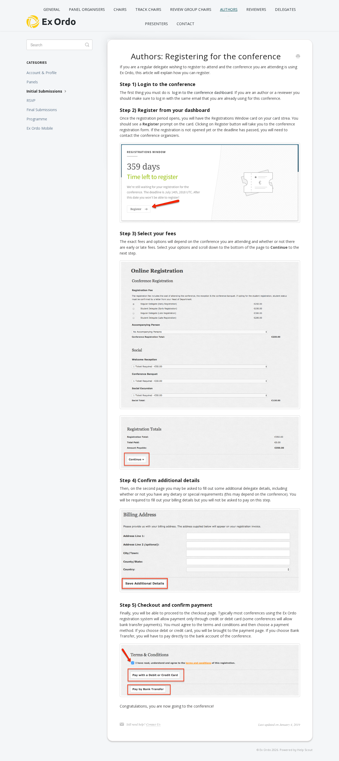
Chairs (120, 9)
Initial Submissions (44, 91)
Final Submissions (41, 109)
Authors (229, 9)
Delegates (285, 9)
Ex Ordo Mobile (39, 128)
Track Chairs (148, 9)
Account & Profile (41, 72)
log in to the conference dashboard (202, 92)
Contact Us (153, 724)
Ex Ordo (265, 750)
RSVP (30, 100)
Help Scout (305, 750)
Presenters (156, 23)
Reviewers (256, 9)
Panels (32, 81)
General (51, 9)
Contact (185, 23)
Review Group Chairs (190, 9)
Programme (36, 118)
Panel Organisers (87, 9)
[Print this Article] (298, 57)
